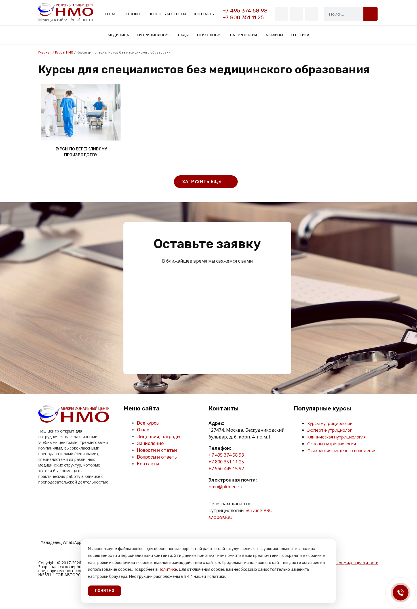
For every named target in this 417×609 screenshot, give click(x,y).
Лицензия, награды (158, 436)
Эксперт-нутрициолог (329, 430)
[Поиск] (370, 14)
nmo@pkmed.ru (225, 487)
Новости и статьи (157, 450)
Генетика (300, 34)
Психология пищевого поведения (341, 450)
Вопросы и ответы (167, 13)
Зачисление (150, 443)
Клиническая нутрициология (336, 437)
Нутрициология (153, 34)
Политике (168, 569)
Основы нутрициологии (331, 443)
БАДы (183, 34)
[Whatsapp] (311, 14)
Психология (209, 34)
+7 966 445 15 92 (226, 468)
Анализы (274, 34)
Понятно (104, 590)
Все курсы (148, 423)
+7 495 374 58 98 (245, 10)
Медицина (118, 34)
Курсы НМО (64, 52)
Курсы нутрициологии (330, 423)
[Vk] (281, 14)
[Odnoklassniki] (54, 499)
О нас (110, 13)
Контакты (204, 13)
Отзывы (132, 13)
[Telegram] (296, 14)
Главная (45, 52)
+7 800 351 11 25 (243, 17)
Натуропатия (243, 34)
